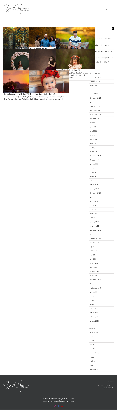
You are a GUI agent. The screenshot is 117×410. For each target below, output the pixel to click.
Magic (92, 357)
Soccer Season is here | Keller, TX (16, 94)
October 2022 (94, 123)
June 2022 (93, 131)
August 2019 (94, 242)
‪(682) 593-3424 (108, 386)
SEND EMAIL (110, 388)
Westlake (71, 401)
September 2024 (95, 81)
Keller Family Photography (72, 75)
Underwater (94, 369)
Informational (94, 353)
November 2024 (95, 77)
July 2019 (93, 247)
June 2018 (93, 300)
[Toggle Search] (106, 9)
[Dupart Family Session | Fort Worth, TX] (49, 43)
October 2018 (94, 284)
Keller (48, 401)
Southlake (59, 401)
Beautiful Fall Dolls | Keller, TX (68, 70)
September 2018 (95, 288)
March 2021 (94, 185)
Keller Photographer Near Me (14, 99)
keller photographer (57, 97)
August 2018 (94, 292)
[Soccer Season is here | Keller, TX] (22, 86)
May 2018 (93, 304)
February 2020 (95, 218)
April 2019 (93, 259)
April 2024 (93, 90)
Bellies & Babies (95, 332)
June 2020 (93, 209)
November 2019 (95, 230)
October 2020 (94, 197)
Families (92, 344)
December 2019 (95, 226)
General (92, 349)
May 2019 (93, 255)
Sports (92, 365)
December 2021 (95, 152)
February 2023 (95, 110)
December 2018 (95, 275)
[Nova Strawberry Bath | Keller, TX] (49, 86)
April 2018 (93, 309)
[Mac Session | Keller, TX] (22, 64)
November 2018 (95, 280)
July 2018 (93, 296)
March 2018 (94, 313)
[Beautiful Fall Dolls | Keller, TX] (75, 64)
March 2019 (94, 263)
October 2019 (94, 234)
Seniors (92, 361)
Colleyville (53, 401)
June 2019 (93, 251)
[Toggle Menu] (113, 9)
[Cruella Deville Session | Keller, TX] (22, 43)
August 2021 (94, 164)
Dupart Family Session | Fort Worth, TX (45, 48)
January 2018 (94, 321)
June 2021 (93, 172)
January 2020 (94, 222)
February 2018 (95, 317)
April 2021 (93, 181)
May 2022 (93, 135)
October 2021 (94, 160)
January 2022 (94, 147)
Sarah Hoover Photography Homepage (59, 400)
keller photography (57, 99)
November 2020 (95, 193)
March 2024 (94, 94)
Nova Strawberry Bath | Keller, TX (43, 94)
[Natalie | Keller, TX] (49, 64)
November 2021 (95, 156)
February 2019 (95, 267)
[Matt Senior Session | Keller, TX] (75, 43)
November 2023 (95, 98)
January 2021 (94, 189)
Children (15, 97)
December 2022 (95, 114)
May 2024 (93, 86)
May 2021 (93, 176)
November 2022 (95, 119)
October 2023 (94, 102)
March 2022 (94, 143)
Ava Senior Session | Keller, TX (100, 62)
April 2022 (93, 139)
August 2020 (94, 201)
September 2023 (95, 106)
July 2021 (93, 168)
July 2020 (93, 205)
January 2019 (94, 271)
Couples (92, 340)
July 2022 (93, 127)
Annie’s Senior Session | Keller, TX (101, 58)
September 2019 (95, 238)
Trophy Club (65, 401)
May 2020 (93, 214)
